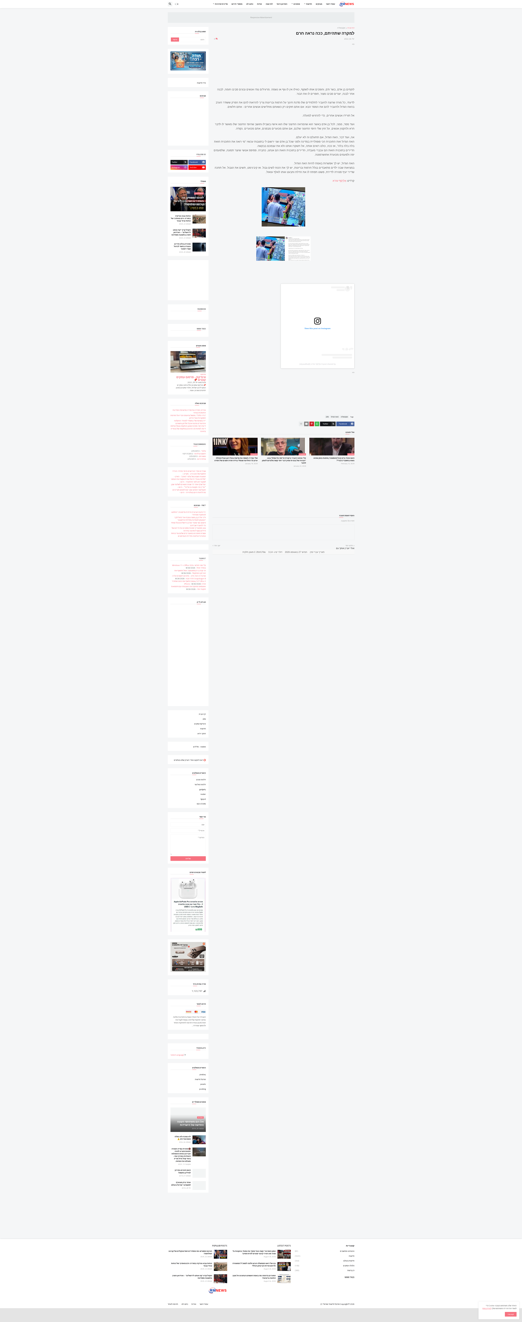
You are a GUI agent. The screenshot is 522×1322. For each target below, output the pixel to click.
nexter (203, 794)
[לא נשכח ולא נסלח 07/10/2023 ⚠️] (199, 1139)
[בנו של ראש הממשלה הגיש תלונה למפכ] (284, 1266)
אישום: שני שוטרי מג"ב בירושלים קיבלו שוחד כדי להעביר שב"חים (188, 524)
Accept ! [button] (511, 1314)
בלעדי (203, 451)
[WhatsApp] (317, 424)
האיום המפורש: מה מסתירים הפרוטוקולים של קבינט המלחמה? (190, 1252)
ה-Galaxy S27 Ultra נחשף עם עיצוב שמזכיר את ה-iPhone (189, 582)
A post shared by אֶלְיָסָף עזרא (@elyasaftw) (317, 364)
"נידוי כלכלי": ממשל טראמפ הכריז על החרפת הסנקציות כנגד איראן (188, 417)
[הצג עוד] (301, 424)
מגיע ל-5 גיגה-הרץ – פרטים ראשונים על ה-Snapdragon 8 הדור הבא (189, 577)
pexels (203, 1084)
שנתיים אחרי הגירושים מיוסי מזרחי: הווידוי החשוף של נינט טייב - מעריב (189, 472)
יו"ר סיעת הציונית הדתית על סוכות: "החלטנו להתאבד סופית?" (188, 513)
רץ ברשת (324, 1270)
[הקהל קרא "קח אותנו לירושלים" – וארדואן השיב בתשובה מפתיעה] (199, 233)
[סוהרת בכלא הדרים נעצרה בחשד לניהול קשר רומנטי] (199, 247)
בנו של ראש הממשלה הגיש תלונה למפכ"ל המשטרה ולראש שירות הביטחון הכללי (254, 1264)
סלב (327, 416)
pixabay (203, 1074)
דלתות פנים (201, 779)
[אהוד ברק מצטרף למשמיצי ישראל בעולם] (199, 1185)
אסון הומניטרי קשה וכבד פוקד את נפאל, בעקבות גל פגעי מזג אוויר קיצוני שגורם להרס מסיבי (254, 1252)
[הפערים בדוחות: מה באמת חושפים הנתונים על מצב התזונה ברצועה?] (284, 1278)
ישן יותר (217, 545)
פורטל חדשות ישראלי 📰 (330, 1304)
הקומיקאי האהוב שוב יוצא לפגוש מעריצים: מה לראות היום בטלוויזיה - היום (189, 491)
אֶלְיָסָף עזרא (339, 180)
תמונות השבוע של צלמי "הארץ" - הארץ (190, 476)
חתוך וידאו (201, 733)
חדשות (309, 4)
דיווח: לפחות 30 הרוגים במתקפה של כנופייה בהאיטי (188, 430)
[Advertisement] (283, 65)
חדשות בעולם (324, 1260)
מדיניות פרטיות (221, 4)
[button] (176, 4)
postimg (202, 1088)
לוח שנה (269, 4)
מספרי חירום (237, 4)
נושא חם (202, 456)
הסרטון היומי (281, 4)
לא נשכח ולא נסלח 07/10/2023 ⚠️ (183, 1137)
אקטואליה (341, 28)
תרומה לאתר (173, 1304)
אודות (259, 4)
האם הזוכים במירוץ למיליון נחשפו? (183, 1171)
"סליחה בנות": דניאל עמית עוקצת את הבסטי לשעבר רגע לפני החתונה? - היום (188, 480)
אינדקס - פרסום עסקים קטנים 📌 (191, 378)
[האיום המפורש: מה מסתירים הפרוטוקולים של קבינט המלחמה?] (220, 1254)
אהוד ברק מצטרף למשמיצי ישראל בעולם (181, 1183)
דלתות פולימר (200, 784)
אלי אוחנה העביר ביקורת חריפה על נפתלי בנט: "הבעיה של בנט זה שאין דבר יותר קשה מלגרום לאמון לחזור (284, 460)
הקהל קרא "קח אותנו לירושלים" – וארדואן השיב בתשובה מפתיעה (181, 232)
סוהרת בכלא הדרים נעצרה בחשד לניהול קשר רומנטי (182, 246)
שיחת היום (201, 459)
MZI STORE (201, 803)
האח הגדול (335, 416)
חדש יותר (349, 545)
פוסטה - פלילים (199, 746)
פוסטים (296, 4)
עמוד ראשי (330, 4)
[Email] (306, 424)
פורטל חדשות (200, 1079)
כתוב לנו (249, 4)
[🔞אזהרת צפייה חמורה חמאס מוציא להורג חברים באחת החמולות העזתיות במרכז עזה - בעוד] (199, 1152)
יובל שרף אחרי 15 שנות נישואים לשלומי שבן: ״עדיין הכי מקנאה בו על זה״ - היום (188, 486)
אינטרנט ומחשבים (324, 1251)
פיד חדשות (201, 82)
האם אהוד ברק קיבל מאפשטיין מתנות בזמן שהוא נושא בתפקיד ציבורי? (333, 459)
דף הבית (350, 28)
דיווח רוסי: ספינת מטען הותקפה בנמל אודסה (188, 426)
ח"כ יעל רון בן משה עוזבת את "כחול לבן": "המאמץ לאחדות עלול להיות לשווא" (190, 519)
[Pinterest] (311, 424)
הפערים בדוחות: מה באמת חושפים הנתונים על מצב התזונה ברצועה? (254, 1276)
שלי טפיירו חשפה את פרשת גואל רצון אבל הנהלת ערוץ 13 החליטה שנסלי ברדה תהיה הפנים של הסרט (236, 459)
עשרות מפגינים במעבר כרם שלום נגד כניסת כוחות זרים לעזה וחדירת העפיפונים (188, 535)
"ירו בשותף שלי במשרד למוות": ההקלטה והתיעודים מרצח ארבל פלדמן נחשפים (190, 422)
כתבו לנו (184, 1304)
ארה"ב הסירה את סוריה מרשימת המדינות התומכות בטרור (189, 411)
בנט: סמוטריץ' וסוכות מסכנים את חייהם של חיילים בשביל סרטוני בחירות (189, 529)
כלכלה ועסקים (324, 1265)
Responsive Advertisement (261, 17)
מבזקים (319, 4)
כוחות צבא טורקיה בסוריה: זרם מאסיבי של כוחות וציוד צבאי (181, 218)
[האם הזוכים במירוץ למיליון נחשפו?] (199, 1173)
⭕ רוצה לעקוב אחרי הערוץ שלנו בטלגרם (190, 760)
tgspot (203, 799)
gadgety (202, 789)
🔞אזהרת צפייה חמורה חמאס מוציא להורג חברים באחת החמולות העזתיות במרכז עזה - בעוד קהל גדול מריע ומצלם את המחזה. (181, 1155)
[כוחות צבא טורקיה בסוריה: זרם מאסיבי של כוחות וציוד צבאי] (199, 219)
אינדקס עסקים (200, 724)
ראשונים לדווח (200, 453)
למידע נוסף (486, 1308)
